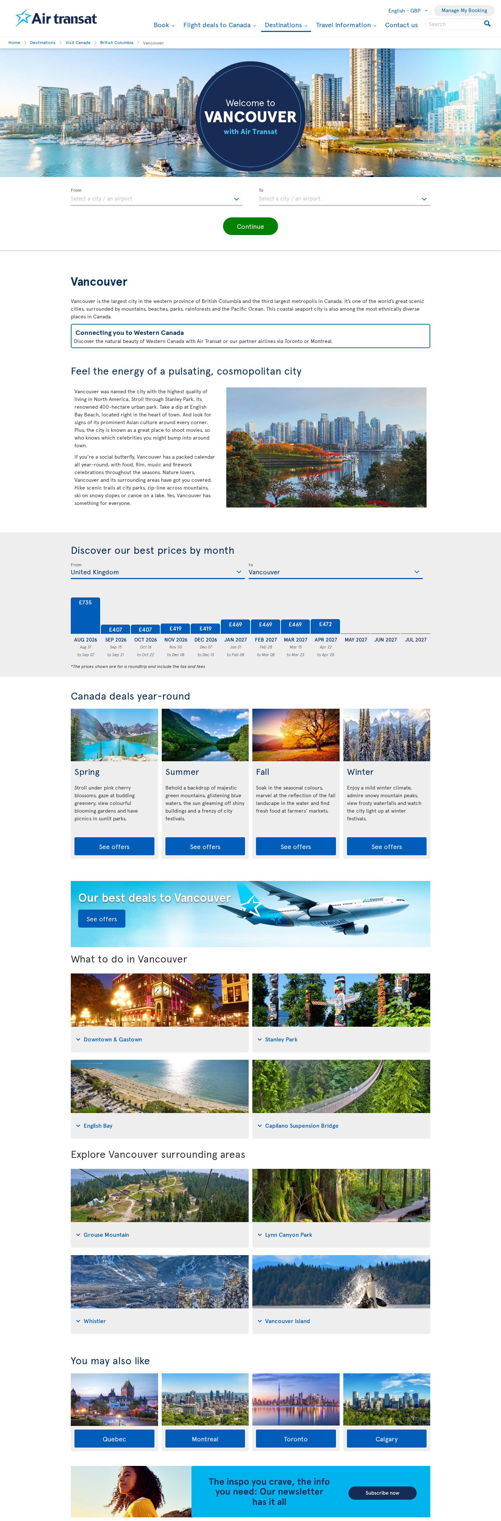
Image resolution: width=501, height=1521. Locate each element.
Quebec (114, 1438)
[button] (250, 226)
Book (160, 24)
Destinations (282, 25)
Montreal (205, 1438)
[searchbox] (459, 23)
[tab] (160, 1012)
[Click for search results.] (488, 23)
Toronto (296, 1438)
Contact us (401, 24)
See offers (114, 846)
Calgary (387, 1438)
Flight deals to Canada (216, 24)
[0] (355, 615)
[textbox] (156, 197)
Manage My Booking (464, 10)
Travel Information (342, 24)
